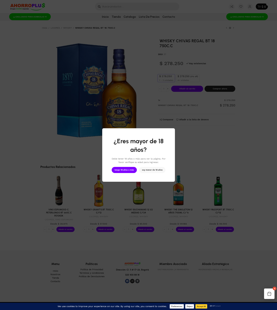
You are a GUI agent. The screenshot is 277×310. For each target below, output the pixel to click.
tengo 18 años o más (124, 170)
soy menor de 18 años (152, 170)
